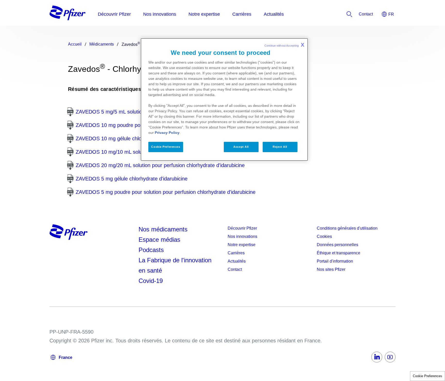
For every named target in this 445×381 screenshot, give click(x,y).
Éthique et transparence (338, 253)
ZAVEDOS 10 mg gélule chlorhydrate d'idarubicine (133, 138)
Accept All (241, 146)
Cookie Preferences (427, 376)
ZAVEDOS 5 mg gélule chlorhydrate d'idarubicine (131, 178)
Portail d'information (335, 261)
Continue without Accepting (284, 45)
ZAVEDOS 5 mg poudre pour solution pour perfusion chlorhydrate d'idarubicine (165, 192)
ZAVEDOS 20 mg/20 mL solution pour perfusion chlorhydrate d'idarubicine (160, 165)
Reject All (280, 146)
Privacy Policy (167, 133)
